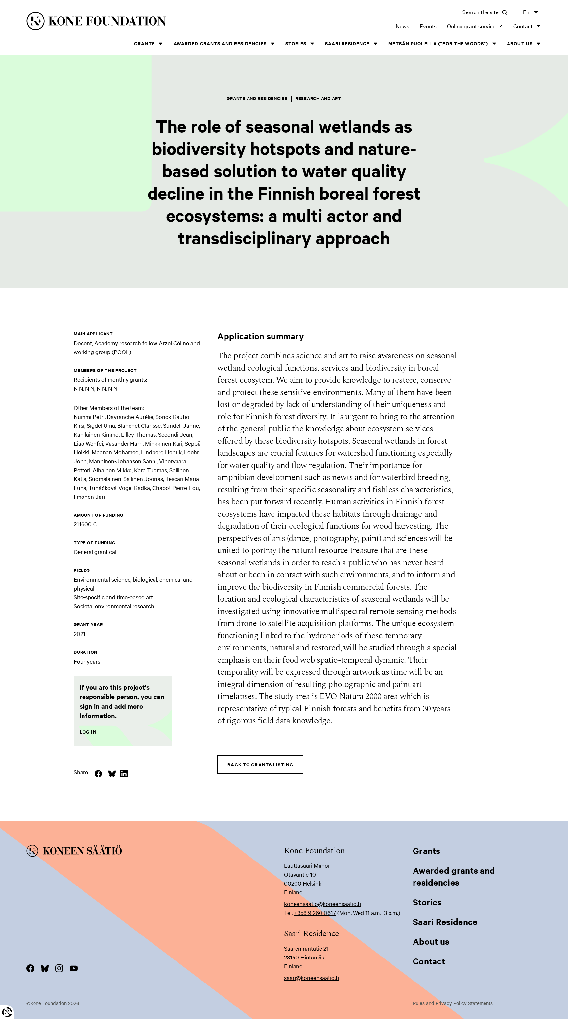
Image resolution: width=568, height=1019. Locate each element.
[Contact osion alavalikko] (538, 25)
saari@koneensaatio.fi (311, 977)
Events (428, 26)
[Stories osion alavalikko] (312, 43)
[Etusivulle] (140, 22)
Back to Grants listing (260, 764)
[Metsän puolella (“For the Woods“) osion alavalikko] (494, 43)
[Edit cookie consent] (7, 1012)
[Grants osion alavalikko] (160, 43)
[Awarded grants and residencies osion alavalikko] (272, 43)
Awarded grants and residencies (220, 43)
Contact (522, 26)
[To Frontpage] (155, 852)
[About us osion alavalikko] (538, 43)
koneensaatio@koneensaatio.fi (322, 903)
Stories (295, 43)
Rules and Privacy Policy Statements (453, 1003)
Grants (144, 43)
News (402, 26)
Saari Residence (347, 43)
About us (519, 43)
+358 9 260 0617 (315, 912)
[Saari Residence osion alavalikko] (375, 43)
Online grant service (475, 26)
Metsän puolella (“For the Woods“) (438, 43)
